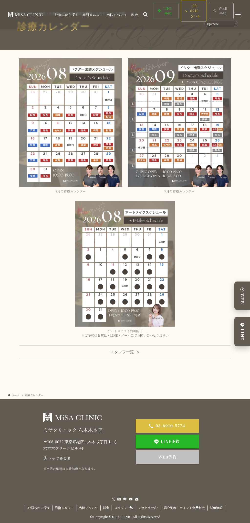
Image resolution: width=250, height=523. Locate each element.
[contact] (137, 499)
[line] (125, 499)
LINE (242, 334)
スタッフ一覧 (122, 352)
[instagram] (119, 499)
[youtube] (131, 499)
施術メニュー (64, 507)
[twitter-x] (113, 499)
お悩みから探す (39, 507)
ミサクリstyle (148, 507)
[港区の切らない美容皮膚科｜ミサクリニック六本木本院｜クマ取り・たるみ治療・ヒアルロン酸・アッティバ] (25, 15)
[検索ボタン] (145, 14)
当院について (88, 507)
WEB (242, 299)
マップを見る (59, 458)
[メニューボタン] (238, 15)
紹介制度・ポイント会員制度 (184, 507)
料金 (106, 507)
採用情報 (216, 507)
